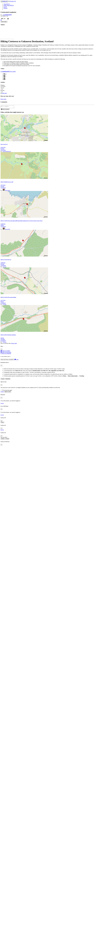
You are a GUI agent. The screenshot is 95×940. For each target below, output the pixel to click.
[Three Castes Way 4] (24, 140)
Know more (3, 99)
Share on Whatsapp (6, 353)
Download (8, 378)
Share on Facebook (6, 352)
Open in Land (7, 391)
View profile (13, 71)
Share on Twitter (6, 350)
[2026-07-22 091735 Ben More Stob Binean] (24, 331)
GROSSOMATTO (7, 151)
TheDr (5, 266)
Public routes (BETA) (9, 5)
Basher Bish (7, 190)
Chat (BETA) (7, 4)
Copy (17, 359)
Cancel (2, 378)
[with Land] (4, 93)
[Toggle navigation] (4, 1)
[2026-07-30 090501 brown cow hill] (24, 178)
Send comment (5, 109)
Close (2, 422)
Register (5, 8)
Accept (7, 438)
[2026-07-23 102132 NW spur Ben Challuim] (24, 293)
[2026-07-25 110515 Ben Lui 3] (24, 256)
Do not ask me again (7, 390)
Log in (5, 6)
